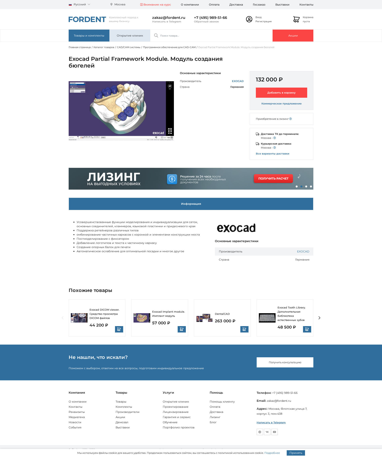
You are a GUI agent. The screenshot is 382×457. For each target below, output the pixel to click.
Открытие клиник (130, 35)
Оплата (214, 4)
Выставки (282, 4)
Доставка (236, 4)
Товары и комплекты (89, 35)
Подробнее (272, 452)
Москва (119, 4)
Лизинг (215, 417)
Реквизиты (77, 412)
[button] (296, 186)
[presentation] (62, 318)
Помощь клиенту (222, 401)
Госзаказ (259, 4)
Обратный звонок (206, 21)
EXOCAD (238, 81)
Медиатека (77, 417)
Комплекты (124, 407)
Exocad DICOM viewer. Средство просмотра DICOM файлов (104, 314)
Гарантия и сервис (177, 417)
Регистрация (263, 21)
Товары (121, 401)
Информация (191, 204)
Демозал (122, 422)
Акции (293, 35)
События (75, 427)
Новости (75, 422)
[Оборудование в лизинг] (191, 179)
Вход (258, 17)
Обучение (170, 422)
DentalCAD (222, 313)
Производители (127, 412)
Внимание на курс (157, 4)
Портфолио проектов (179, 427)
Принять (295, 453)
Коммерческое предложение (281, 103)
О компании (190, 4)
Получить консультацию (285, 362)
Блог (213, 422)
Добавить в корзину (281, 92)
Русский (80, 4)
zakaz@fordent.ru (168, 17)
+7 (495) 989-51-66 (210, 17)
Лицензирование (176, 412)
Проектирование (175, 407)
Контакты (306, 4)
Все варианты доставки (272, 153)
